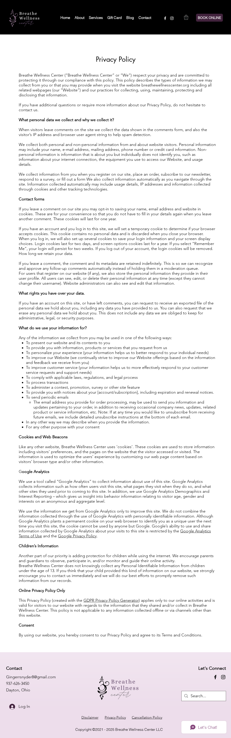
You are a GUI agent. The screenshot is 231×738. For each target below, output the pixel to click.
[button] (186, 17)
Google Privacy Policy (77, 536)
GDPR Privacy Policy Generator (111, 600)
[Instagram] (172, 18)
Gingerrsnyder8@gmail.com (31, 676)
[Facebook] (165, 18)
